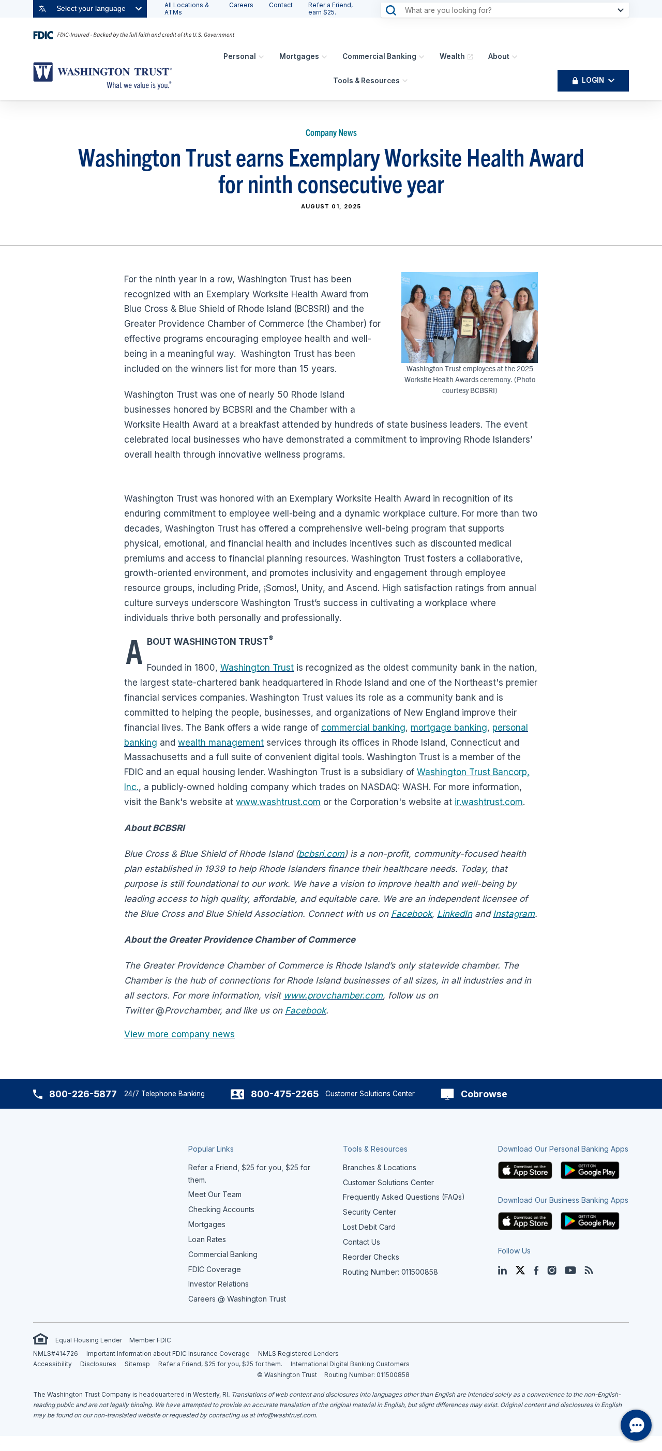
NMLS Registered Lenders (298, 1353)
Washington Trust (257, 667)
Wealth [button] (452, 56)
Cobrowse (484, 1094)
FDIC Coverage (214, 1269)
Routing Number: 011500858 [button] (390, 1271)
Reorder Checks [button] (371, 1256)
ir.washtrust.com (489, 802)
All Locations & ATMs (186, 8)
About (498, 56)
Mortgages (299, 56)
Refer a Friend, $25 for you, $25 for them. (220, 1364)
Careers (241, 5)
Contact (281, 5)
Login (593, 80)
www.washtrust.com (278, 802)
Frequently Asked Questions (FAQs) (404, 1196)
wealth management (221, 742)
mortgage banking (449, 727)
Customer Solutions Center (388, 1182)
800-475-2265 (285, 1094)
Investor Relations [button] (218, 1283)
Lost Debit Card (369, 1226)
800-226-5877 (83, 1094)
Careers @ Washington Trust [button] (237, 1298)
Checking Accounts (221, 1209)
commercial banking (363, 727)
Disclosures (98, 1364)
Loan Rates (207, 1239)
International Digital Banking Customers (350, 1364)
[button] (525, 1169)
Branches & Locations (379, 1167)
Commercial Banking (379, 56)
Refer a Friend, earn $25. (330, 8)
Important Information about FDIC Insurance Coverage (168, 1353)
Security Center (369, 1211)
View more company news (179, 1034)
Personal (239, 56)
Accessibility (52, 1364)
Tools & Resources (366, 81)
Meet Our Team (215, 1194)
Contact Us (361, 1241)
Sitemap (137, 1364)
